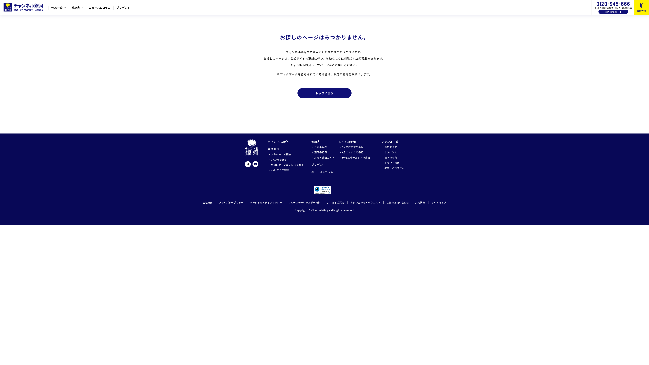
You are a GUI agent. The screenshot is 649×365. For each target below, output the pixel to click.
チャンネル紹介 (278, 142)
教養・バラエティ (394, 168)
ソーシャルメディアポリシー (266, 202)
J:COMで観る (278, 159)
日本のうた (390, 157)
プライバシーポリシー (231, 202)
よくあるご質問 (335, 202)
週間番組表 (320, 152)
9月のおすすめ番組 (353, 152)
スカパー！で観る (281, 154)
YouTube (255, 164)
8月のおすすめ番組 (353, 147)
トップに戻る (324, 93)
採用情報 (420, 202)
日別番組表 (320, 147)
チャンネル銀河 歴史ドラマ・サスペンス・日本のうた (24, 7)
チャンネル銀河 (251, 147)
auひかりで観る (280, 170)
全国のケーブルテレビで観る (287, 164)
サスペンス (390, 152)
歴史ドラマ (390, 147)
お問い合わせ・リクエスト (365, 202)
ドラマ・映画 (392, 162)
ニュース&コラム (100, 7)
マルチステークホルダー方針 (304, 202)
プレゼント (123, 7)
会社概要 (208, 202)
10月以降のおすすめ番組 (356, 157)
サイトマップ (438, 202)
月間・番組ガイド (324, 157)
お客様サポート (613, 11)
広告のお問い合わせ (398, 202)
